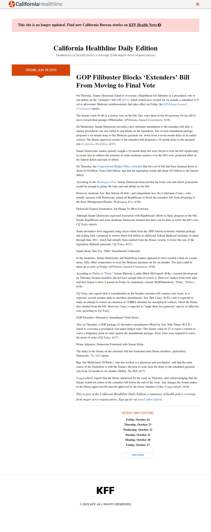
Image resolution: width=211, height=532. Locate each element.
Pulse (108, 273)
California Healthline (95, 144)
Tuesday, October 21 (137, 435)
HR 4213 (122, 100)
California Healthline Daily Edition (105, 48)
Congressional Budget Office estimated (119, 166)
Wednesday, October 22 (137, 429)
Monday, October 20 (137, 440)
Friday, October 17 (138, 445)
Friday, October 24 (138, 419)
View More (138, 455)
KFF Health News (143, 24)
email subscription (150, 399)
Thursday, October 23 (137, 424)
